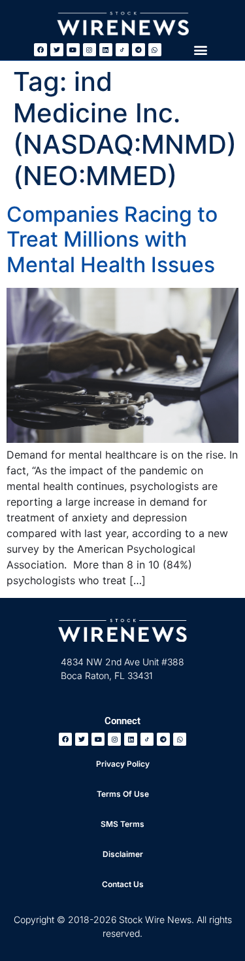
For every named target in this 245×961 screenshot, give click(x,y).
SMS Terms (122, 824)
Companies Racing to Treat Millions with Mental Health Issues (112, 239)
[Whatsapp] (154, 49)
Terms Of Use (123, 794)
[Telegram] (138, 49)
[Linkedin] (105, 49)
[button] (200, 49)
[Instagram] (89, 49)
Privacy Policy (123, 764)
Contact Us (123, 884)
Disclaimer (123, 854)
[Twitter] (56, 49)
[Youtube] (73, 49)
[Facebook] (40, 49)
